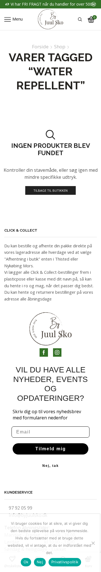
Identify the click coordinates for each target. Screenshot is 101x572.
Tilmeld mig (50, 448)
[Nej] (93, 543)
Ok (26, 562)
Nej (40, 562)
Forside (40, 46)
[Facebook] (44, 352)
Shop (59, 46)
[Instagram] (57, 352)
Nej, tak (50, 466)
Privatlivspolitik (64, 562)
